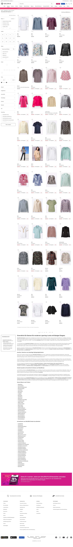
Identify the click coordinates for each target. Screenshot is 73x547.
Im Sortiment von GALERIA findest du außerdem (7, 349)
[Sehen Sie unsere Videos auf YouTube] (64, 537)
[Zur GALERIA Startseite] (6, 4)
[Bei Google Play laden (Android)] (4, 537)
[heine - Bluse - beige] (37, 154)
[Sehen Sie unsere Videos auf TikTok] (67, 537)
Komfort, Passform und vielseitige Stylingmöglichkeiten (8, 343)
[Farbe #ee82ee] (7, 67)
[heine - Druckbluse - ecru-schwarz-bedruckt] (23, 258)
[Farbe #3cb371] (14, 64)
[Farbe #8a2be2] (4, 67)
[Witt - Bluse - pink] (23, 23)
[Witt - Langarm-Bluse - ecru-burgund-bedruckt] (65, 23)
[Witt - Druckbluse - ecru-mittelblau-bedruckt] (23, 50)
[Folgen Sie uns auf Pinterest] (71, 537)
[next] (52, 332)
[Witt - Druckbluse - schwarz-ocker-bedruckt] (37, 258)
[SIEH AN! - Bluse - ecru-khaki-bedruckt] (65, 258)
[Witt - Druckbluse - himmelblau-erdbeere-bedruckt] (65, 206)
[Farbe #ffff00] (14, 67)
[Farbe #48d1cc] (4, 70)
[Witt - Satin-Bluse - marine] (37, 127)
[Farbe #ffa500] (12, 67)
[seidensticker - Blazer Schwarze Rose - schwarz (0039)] (65, 232)
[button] (7, 0)
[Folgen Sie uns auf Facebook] (56, 537)
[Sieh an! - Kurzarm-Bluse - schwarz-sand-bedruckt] (23, 310)
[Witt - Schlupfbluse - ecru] (51, 154)
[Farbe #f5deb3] (9, 64)
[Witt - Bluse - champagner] (65, 101)
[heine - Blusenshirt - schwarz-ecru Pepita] (23, 154)
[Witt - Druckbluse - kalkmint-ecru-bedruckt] (51, 76)
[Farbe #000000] (2, 64)
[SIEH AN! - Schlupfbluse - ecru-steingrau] (37, 310)
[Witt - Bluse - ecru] (65, 310)
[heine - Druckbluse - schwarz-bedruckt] (65, 127)
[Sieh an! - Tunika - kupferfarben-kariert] (51, 258)
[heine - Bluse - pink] (37, 101)
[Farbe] (2, 70)
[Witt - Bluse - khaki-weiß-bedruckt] (51, 206)
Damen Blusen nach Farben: (7, 347)
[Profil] (66, 3)
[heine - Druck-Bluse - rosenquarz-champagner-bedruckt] (51, 232)
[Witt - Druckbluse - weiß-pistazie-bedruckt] (37, 232)
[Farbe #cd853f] (12, 64)
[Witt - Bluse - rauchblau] (37, 23)
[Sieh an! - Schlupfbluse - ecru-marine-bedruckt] (23, 284)
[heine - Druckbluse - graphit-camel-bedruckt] (51, 180)
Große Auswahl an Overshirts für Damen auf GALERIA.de (8, 345)
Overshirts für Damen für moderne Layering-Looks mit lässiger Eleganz (8, 340)
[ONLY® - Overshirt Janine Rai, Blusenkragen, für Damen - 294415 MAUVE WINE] (23, 76)
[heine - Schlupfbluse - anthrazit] (51, 50)
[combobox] (66, 12)
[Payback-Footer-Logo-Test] (22, 537)
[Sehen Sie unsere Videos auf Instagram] (60, 537)
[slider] (1, 82)
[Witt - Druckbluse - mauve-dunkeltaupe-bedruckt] (37, 76)
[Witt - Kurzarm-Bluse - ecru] (23, 232)
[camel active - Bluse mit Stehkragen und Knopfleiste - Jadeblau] (51, 101)
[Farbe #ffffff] (7, 64)
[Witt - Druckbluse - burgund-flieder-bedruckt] (51, 23)
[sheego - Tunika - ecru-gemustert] (65, 76)
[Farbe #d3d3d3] (4, 64)
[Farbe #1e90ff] (2, 67)
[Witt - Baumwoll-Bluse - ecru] (51, 127)
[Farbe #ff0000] (9, 67)
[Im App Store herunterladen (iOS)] (13, 537)
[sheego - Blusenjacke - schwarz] (51, 310)
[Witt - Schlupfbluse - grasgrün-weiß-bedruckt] (23, 180)
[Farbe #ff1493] (7, 70)
